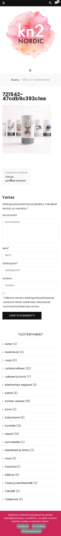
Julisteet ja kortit (15, 377)
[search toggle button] (50, 3)
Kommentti (9, 215)
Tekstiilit (10, 491)
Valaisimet (11, 499)
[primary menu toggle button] (30, 70)
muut (8, 458)
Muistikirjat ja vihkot (17, 450)
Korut (8, 409)
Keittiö (9, 393)
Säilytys (9, 475)
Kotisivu (7, 278)
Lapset (9, 434)
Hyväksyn (23, 526)
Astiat (8, 344)
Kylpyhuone (12, 417)
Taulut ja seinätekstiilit (19, 483)
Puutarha (11, 467)
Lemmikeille (12, 442)
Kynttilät (10, 426)
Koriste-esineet (15, 401)
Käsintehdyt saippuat (18, 385)
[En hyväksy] (57, 523)
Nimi (5, 248)
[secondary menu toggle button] (3, 3)
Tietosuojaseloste (31, 531)
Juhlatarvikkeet (15, 368)
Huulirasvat (12, 352)
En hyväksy (39, 526)
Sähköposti (10, 263)
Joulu (8, 360)
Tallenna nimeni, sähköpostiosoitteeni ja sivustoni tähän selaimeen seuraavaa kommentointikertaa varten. (28, 302)
